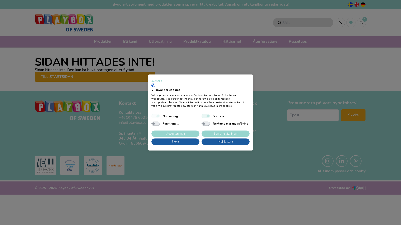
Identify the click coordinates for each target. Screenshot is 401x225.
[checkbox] (155, 116)
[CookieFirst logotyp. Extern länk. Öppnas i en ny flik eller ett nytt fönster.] (153, 85)
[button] (159, 81)
